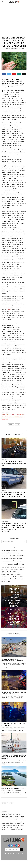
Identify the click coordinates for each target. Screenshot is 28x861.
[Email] (24, 74)
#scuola (15, 576)
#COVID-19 (16, 555)
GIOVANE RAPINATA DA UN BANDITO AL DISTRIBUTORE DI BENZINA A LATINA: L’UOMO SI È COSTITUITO (13, 494)
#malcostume (13, 567)
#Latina (17, 424)
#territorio (21, 579)
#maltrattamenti (21, 567)
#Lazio (7, 567)
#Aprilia (10, 550)
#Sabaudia (18, 574)
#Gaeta (15, 560)
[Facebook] (4, 74)
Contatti (13, 857)
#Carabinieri (22, 550)
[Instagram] (14, 845)
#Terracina (13, 579)
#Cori (11, 555)
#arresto (16, 550)
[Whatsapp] (19, 74)
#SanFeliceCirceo (5, 576)
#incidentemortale (11, 564)
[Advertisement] (14, 19)
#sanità (10, 576)
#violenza (7, 581)
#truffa (3, 581)
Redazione (8, 48)
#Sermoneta (20, 576)
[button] (24, 541)
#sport (7, 579)
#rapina (17, 571)
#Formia (19, 558)
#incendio (19, 560)
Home (8, 857)
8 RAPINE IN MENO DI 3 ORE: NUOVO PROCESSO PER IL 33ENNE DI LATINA (14, 463)
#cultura (22, 555)
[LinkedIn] (16, 845)
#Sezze (3, 579)
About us (18, 857)
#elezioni (8, 558)
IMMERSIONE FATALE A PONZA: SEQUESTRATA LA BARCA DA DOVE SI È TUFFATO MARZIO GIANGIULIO (14, 757)
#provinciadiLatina (9, 571)
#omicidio (8, 569)
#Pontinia (17, 569)
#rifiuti (12, 574)
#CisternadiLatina (8, 553)
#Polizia (13, 569)
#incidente (4, 564)
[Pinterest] (14, 74)
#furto (10, 560)
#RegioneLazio (5, 574)
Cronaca (22, 48)
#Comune (16, 553)
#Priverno (21, 569)
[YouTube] (19, 845)
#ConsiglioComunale (5, 555)
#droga (3, 558)
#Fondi (13, 558)
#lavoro (3, 567)
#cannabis (11, 424)
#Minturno (3, 569)
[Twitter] (9, 74)
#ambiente (4, 550)
